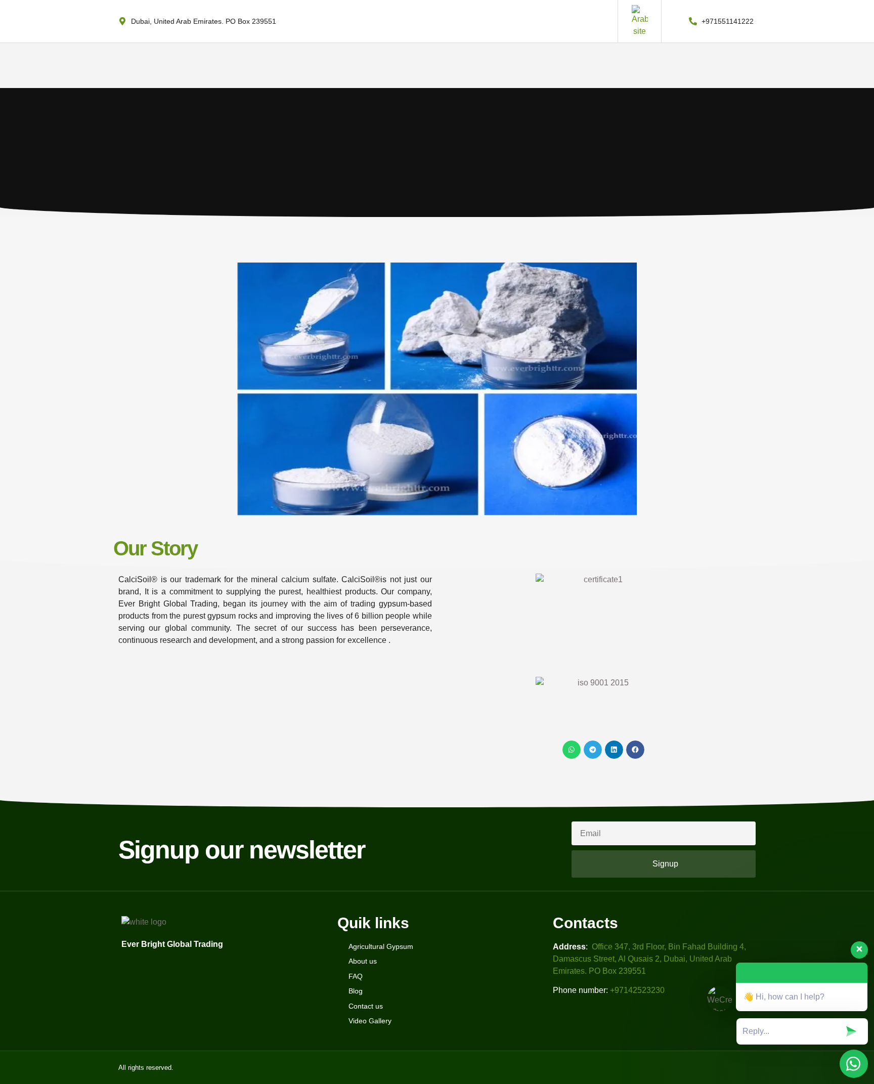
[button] (571, 750)
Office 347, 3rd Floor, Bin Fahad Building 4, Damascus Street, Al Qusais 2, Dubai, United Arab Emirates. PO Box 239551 (649, 958)
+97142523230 (637, 990)
